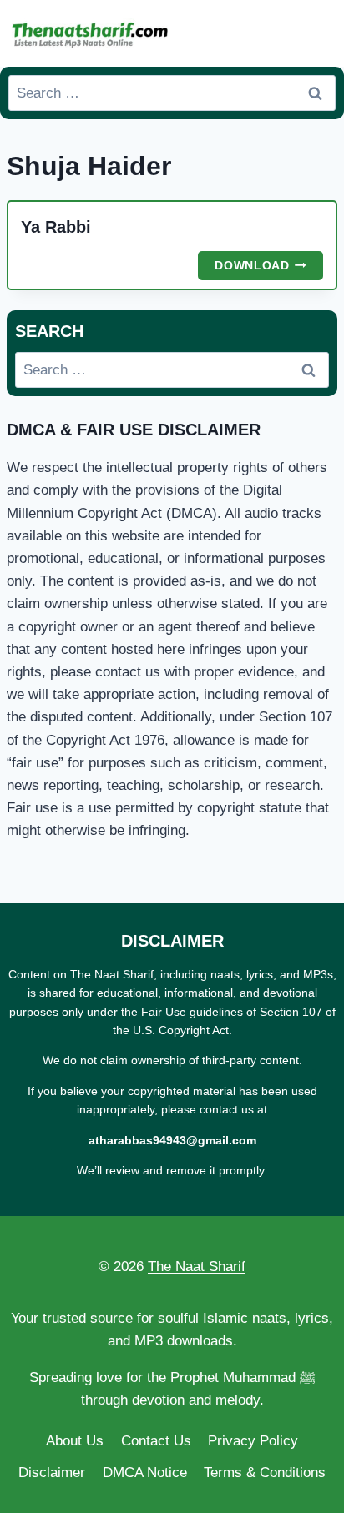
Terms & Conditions (265, 1472)
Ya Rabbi (56, 227)
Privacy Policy (253, 1441)
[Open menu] (319, 33)
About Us (75, 1441)
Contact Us (156, 1441)
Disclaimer (51, 1472)
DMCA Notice (145, 1472)
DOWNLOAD (269, 267)
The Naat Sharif (196, 1266)
